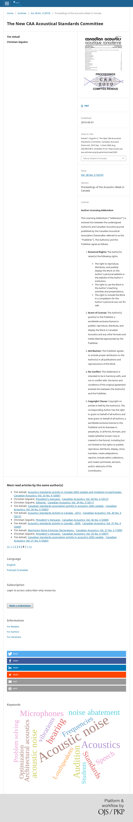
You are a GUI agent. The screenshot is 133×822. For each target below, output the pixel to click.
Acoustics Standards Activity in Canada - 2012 (54, 513)
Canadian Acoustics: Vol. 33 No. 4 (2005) (37, 495)
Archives (22, 13)
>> (30, 546)
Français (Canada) (17, 570)
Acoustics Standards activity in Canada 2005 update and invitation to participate (75, 492)
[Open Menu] (6, 3)
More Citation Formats (95, 158)
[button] (66, 654)
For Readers (13, 626)
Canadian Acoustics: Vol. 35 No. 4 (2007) (85, 533)
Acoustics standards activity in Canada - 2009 (54, 523)
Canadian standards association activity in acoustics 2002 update (66, 506)
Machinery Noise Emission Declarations (51, 530)
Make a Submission (20, 605)
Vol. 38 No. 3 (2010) (40, 13)
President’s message (48, 499)
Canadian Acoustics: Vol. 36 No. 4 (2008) (85, 519)
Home (10, 13)
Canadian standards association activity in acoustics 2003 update (66, 537)
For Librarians (14, 637)
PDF (87, 105)
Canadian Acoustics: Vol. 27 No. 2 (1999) (99, 530)
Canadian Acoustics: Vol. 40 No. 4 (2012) (85, 499)
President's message (48, 519)
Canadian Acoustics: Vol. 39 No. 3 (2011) (71, 502)
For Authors (13, 631)
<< (8, 546)
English (11, 564)
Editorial (41, 502)
